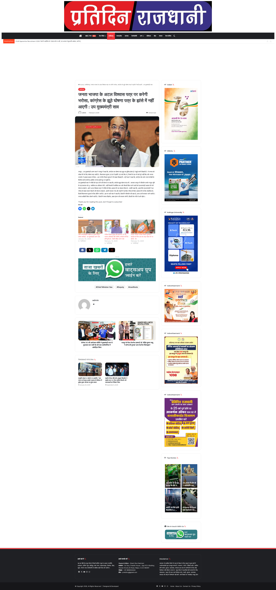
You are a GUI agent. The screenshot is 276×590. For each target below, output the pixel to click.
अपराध (126, 36)
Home (82, 84)
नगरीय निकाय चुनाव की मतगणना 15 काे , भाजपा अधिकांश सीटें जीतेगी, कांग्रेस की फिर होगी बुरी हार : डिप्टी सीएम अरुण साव (116, 237)
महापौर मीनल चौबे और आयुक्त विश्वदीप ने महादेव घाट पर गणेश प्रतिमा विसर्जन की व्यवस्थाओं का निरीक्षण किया (116, 380)
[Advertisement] (138, 62)
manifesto (133, 287)
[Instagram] (86, 572)
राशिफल (149, 36)
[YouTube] (84, 572)
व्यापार (160, 36)
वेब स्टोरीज (168, 36)
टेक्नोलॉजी (134, 36)
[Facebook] (79, 572)
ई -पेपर (91, 36)
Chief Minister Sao (104, 287)
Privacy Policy (196, 586)
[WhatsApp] (89, 572)
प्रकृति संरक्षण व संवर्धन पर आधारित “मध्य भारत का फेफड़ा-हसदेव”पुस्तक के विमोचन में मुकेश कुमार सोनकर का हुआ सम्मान (90, 380)
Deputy (121, 287)
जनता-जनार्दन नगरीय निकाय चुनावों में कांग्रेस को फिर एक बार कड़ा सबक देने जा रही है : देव (142, 237)
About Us (178, 586)
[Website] (93, 304)
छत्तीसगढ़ (111, 36)
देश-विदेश (101, 36)
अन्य (141, 36)
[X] (81, 572)
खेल (155, 36)
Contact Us (186, 586)
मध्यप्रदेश (119, 36)
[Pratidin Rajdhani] (138, 16)
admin (84, 113)
